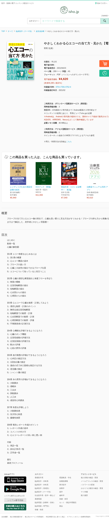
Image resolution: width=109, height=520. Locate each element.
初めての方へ (102, 3)
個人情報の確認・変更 (89, 478)
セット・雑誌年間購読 (67, 503)
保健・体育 (63, 499)
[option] (23, 180)
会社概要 (4, 517)
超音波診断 (40, 31)
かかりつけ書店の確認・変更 (92, 488)
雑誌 (61, 506)
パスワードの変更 (88, 485)
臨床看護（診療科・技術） (45, 503)
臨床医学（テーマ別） (24, 31)
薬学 (61, 492)
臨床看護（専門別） (42, 506)
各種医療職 (63, 481)
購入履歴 (84, 495)
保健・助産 (39, 510)
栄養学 (61, 488)
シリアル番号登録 (15, 500)
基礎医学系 (39, 478)
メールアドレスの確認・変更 (92, 481)
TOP (3, 31)
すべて (10, 31)
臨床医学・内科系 (41, 481)
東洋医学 (62, 485)
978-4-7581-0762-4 (63, 87)
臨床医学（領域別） (42, 488)
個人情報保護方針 (16, 517)
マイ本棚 (84, 492)
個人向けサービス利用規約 (34, 517)
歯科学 (61, 495)
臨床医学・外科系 (41, 485)
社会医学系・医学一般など (45, 495)
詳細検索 (104, 15)
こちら (69, 141)
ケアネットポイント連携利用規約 (78, 517)
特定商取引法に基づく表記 (55, 517)
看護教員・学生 (65, 478)
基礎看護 (38, 499)
